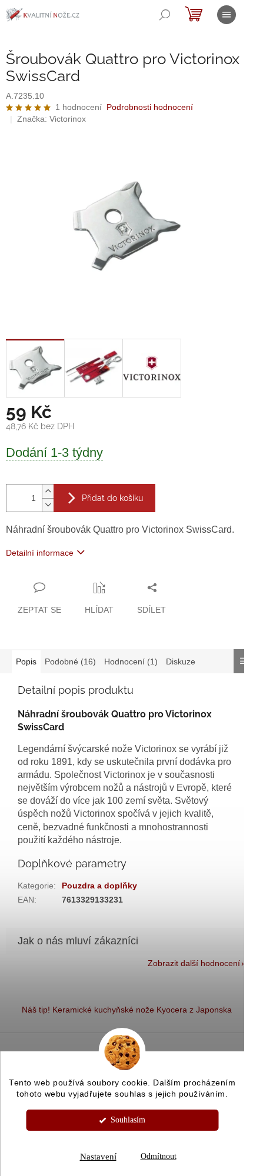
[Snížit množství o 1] (48, 505)
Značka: (51, 118)
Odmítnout (159, 1156)
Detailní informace (40, 552)
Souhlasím (128, 1119)
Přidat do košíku (112, 498)
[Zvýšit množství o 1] (48, 491)
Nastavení (98, 1156)
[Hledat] (165, 14)
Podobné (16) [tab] (70, 661)
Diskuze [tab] (180, 661)
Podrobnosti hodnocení (149, 107)
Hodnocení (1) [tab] (131, 661)
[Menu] (226, 14)
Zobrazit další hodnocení (194, 963)
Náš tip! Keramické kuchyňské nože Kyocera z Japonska (127, 1009)
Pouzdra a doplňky (99, 885)
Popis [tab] (26, 661)
